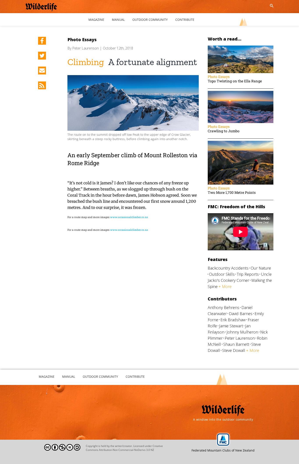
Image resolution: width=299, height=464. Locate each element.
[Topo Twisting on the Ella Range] (240, 47)
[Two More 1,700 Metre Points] (240, 143)
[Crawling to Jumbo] (240, 93)
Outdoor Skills (222, 274)
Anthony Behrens (223, 307)
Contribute (135, 376)
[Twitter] (42, 56)
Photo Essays (82, 39)
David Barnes (240, 313)
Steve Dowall (233, 350)
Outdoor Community (100, 376)
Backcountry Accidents (228, 268)
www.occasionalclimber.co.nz (129, 217)
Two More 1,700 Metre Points (232, 192)
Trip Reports (248, 274)
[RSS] (42, 85)
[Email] (42, 70)
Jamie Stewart (231, 325)
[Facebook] (42, 41)
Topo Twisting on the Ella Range (235, 81)
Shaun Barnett (236, 344)
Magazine (47, 376)
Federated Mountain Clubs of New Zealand (223, 450)
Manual (68, 376)
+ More (225, 286)
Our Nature (261, 268)
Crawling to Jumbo (223, 131)
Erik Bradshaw (233, 319)
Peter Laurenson (85, 48)
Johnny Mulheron (242, 332)
